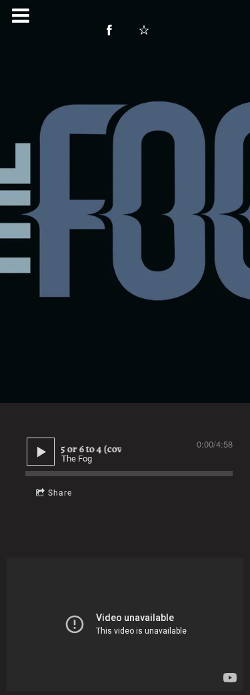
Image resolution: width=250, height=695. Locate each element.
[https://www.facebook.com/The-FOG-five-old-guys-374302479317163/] (109, 30)
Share (60, 493)
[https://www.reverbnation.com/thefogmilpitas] (144, 30)
